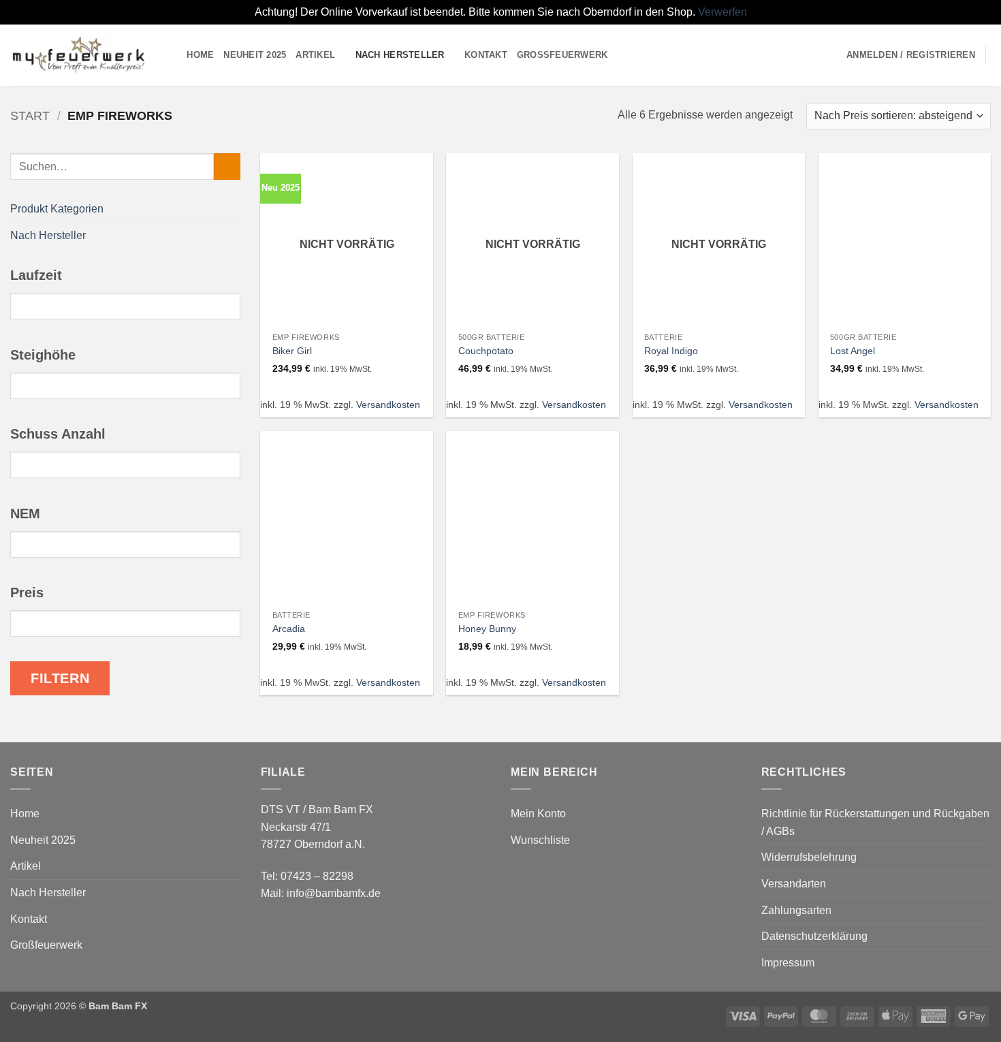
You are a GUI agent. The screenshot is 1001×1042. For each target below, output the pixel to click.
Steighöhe (43, 354)
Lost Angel (852, 350)
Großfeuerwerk (562, 55)
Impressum (787, 962)
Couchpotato (485, 350)
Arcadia (288, 628)
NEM (25, 512)
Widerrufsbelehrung (809, 857)
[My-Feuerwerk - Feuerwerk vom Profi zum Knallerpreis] (78, 55)
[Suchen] (172, 54)
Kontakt (485, 55)
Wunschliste (540, 840)
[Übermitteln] (227, 166)
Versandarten (793, 883)
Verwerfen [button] (722, 12)
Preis (27, 592)
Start (30, 115)
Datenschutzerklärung (814, 936)
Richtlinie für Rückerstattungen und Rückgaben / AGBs (875, 822)
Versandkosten (388, 404)
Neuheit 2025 (254, 55)
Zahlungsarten (796, 910)
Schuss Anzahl (58, 433)
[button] (910, 55)
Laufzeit (36, 275)
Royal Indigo (671, 350)
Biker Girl (292, 350)
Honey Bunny (487, 628)
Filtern (60, 677)
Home (200, 55)
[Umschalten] (232, 208)
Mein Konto (538, 813)
